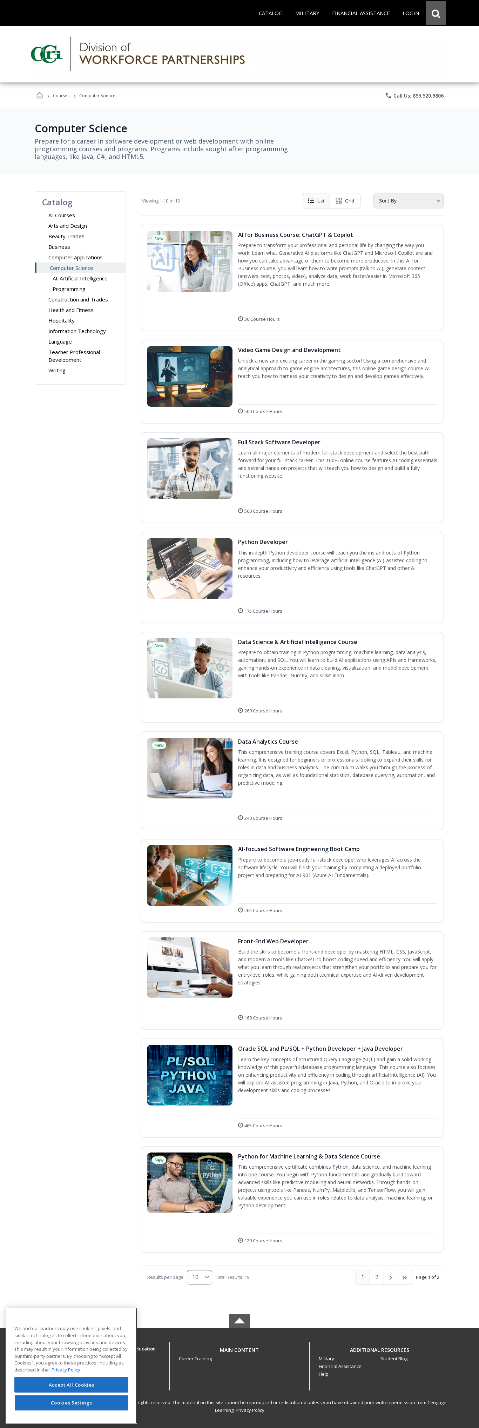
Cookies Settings (71, 1403)
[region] (71, 1366)
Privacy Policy (250, 1410)
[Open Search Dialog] (436, 13)
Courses (61, 96)
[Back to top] (239, 1353)
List (320, 201)
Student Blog (393, 1358)
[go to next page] (391, 1277)
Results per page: (165, 1277)
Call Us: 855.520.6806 (414, 95)
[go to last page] (405, 1277)
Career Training (195, 1358)
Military (326, 1358)
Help (324, 1374)
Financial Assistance (340, 1366)
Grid (349, 201)
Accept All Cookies (71, 1385)
